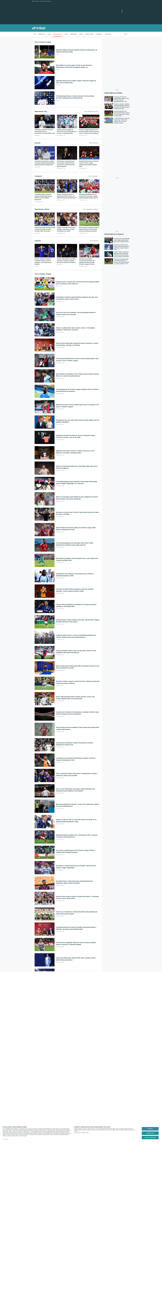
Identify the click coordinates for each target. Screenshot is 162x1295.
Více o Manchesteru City (91, 111)
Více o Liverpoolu (93, 176)
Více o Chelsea (94, 240)
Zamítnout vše (150, 1133)
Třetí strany (5, 1139)
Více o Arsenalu (93, 143)
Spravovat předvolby (150, 1137)
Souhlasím (150, 1128)
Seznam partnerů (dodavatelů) (81, 1132)
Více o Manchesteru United (90, 209)
